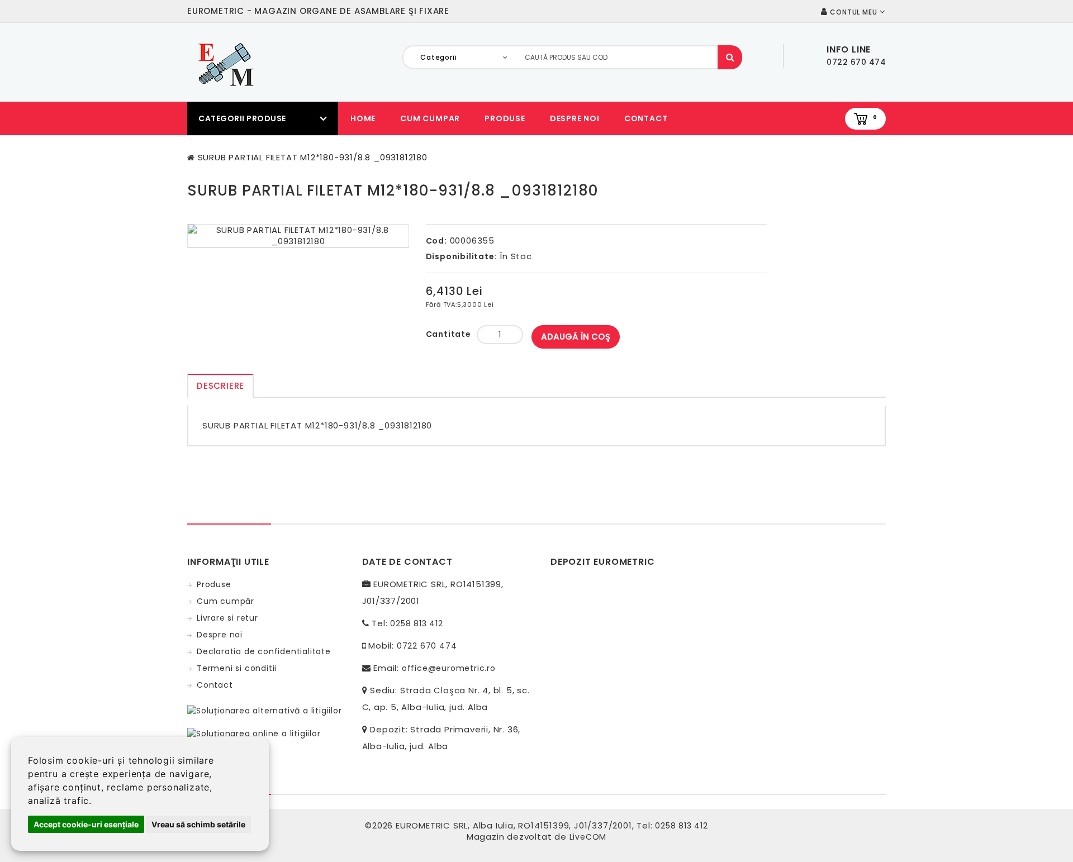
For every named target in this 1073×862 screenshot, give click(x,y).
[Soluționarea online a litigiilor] (254, 733)
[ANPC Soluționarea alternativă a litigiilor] (264, 710)
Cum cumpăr (225, 601)
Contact (646, 118)
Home (363, 118)
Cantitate (448, 334)
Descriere (220, 386)
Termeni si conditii (237, 668)
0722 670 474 (427, 645)
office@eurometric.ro (449, 668)
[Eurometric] (224, 64)
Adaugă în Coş (575, 336)
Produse (505, 118)
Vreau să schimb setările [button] (198, 824)
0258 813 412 (416, 623)
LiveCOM (588, 836)
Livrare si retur (227, 617)
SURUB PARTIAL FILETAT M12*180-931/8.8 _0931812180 (313, 157)
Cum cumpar (430, 118)
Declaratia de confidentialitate (264, 651)
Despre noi (575, 118)
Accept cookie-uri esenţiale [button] (86, 824)
